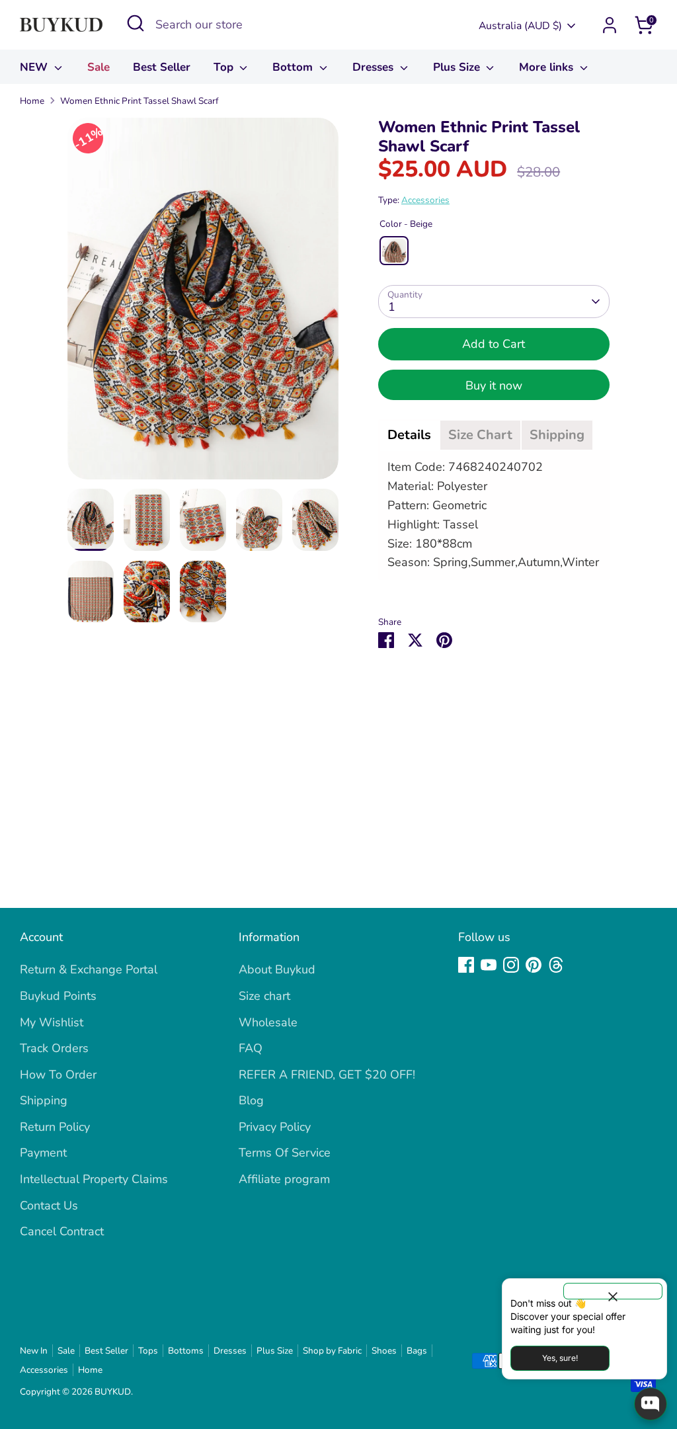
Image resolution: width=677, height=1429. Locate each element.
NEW (35, 67)
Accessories (425, 200)
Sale (98, 67)
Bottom (294, 67)
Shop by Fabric (332, 1350)
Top (225, 67)
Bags (417, 1350)
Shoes (384, 1350)
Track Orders (54, 1048)
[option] (202, 303)
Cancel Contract (62, 1231)
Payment (43, 1153)
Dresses (374, 67)
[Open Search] (135, 23)
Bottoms (186, 1350)
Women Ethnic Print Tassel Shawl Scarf (139, 101)
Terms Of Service (285, 1153)
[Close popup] (613, 1291)
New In (34, 1350)
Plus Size (458, 67)
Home (32, 101)
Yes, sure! (560, 1358)
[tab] (409, 435)
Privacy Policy (275, 1127)
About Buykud (277, 969)
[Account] (609, 25)
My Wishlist (51, 1022)
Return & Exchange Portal (88, 969)
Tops (148, 1350)
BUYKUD (113, 1391)
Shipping (43, 1100)
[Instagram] (511, 965)
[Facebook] (466, 965)
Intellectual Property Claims (94, 1179)
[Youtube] (489, 965)
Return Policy (55, 1127)
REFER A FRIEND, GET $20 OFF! (327, 1074)
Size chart (264, 996)
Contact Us (49, 1205)
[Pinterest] (533, 965)
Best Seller (161, 67)
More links (548, 67)
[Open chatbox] (650, 1404)
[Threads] (556, 965)
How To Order (58, 1074)
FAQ (250, 1048)
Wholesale (268, 1022)
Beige (394, 250)
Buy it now (493, 385)
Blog (251, 1100)
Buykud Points (58, 996)
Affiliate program (284, 1179)
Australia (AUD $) (520, 26)
